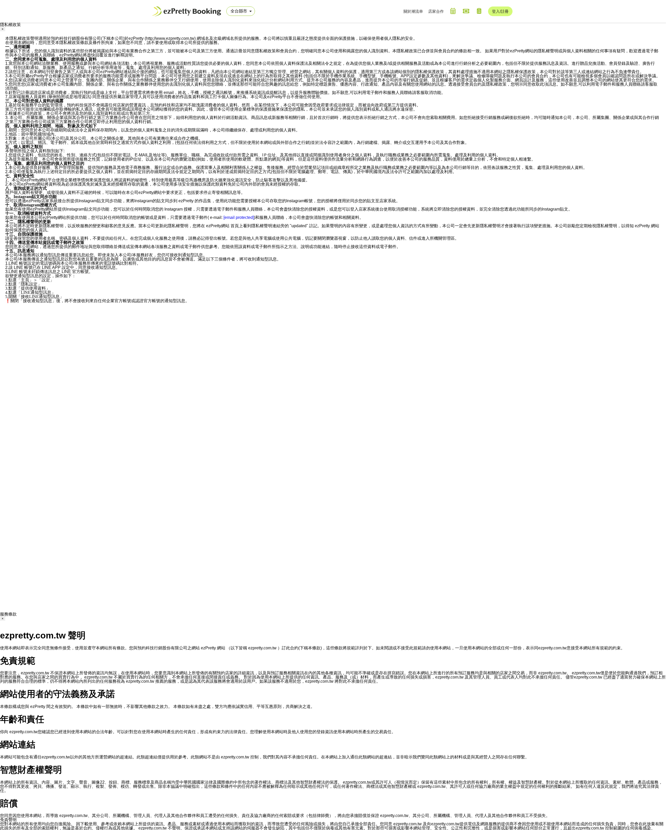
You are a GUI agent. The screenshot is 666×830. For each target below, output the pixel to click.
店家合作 (436, 11)
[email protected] (238, 217)
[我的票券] (466, 11)
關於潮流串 (413, 11)
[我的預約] (453, 11)
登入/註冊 (500, 11)
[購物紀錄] (479, 11)
